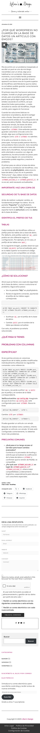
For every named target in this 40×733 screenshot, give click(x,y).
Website (4, 549)
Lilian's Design (27, 719)
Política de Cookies (19, 728)
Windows (5, 662)
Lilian (8, 483)
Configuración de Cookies (19, 731)
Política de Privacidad (25, 726)
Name (4, 531)
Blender (5, 658)
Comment (5, 559)
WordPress (13, 484)
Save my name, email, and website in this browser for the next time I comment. (18, 578)
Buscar (6, 637)
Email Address (7, 540)
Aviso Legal (9, 726)
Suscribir (7, 697)
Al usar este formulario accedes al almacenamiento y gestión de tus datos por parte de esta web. (19, 594)
